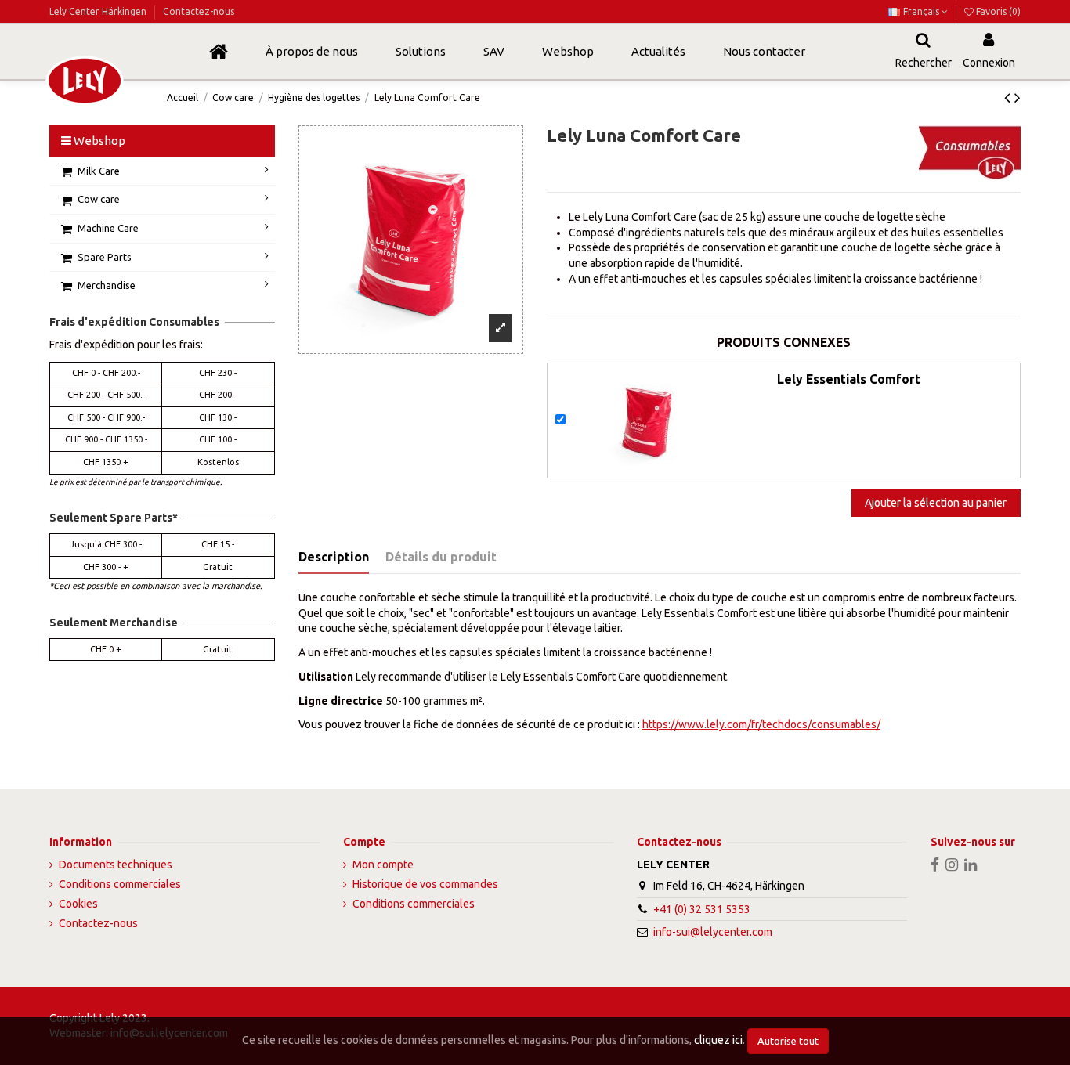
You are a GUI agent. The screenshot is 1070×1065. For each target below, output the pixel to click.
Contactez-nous (198, 11)
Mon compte (383, 864)
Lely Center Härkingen (99, 11)
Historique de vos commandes (425, 884)
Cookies (78, 903)
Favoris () (997, 11)
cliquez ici (718, 1040)
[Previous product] (1009, 97)
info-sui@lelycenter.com (712, 932)
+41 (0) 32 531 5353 (701, 909)
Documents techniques (115, 864)
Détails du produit (441, 557)
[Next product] (1017, 97)
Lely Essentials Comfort (848, 379)
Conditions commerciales (120, 884)
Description (333, 557)
